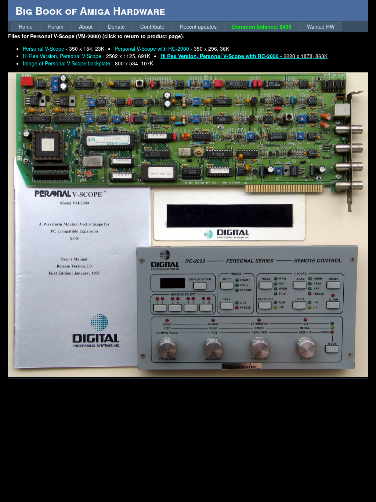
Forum (56, 26)
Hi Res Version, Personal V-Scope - (86, 56)
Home (26, 26)
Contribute (152, 26)
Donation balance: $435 (262, 26)
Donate (116, 26)
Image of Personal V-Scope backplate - (88, 63)
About (86, 26)
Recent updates (198, 26)
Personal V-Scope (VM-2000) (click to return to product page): (107, 36)
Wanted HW (321, 26)
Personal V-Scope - (63, 48)
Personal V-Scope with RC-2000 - (172, 48)
